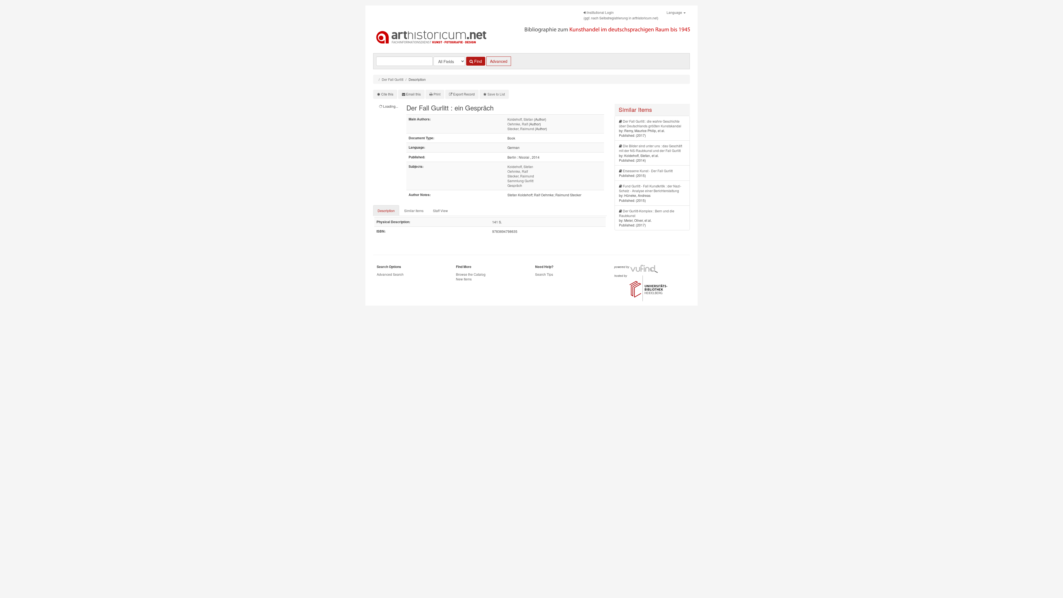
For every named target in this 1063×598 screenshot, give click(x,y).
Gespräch (514, 185)
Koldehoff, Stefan (520, 119)
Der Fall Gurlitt (392, 79)
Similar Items (414, 210)
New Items (464, 279)
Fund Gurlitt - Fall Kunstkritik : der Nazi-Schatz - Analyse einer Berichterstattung (650, 188)
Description (386, 210)
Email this (413, 94)
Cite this (387, 94)
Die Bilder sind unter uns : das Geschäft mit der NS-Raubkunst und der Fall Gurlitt (650, 148)
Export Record (464, 94)
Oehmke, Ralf (517, 124)
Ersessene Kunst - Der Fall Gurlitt (648, 170)
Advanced (498, 61)
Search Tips (544, 274)
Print (437, 94)
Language (675, 12)
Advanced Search (390, 274)
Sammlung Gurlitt (520, 180)
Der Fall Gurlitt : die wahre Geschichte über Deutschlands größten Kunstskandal (650, 123)
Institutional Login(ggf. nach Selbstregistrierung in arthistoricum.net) (621, 15)
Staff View (440, 210)
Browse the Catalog (471, 274)
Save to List (496, 94)
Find (477, 61)
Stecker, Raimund (520, 128)
